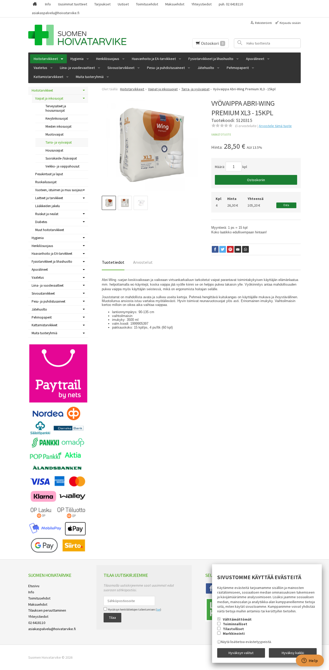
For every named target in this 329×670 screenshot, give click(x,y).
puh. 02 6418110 (231, 4)
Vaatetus (40, 67)
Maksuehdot (174, 4)
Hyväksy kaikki (293, 652)
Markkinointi (234, 633)
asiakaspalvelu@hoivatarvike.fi (55, 13)
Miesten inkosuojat (58, 126)
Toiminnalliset (235, 624)
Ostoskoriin (256, 180)
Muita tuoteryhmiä (90, 76)
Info (48, 4)
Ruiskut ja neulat (46, 214)
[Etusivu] (34, 4)
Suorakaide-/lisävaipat (61, 158)
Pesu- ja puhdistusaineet (166, 67)
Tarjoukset (102, 4)
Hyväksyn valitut (241, 652)
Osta (286, 205)
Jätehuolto (205, 67)
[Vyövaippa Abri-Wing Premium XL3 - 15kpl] (152, 145)
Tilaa (112, 617)
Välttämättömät (237, 619)
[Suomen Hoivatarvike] (89, 35)
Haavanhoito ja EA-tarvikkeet (154, 58)
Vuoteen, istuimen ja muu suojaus (59, 190)
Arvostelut (143, 262)
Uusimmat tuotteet (72, 4)
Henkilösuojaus (107, 58)
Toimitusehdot (147, 4)
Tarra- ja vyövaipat (58, 142)
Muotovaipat (54, 134)
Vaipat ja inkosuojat (49, 98)
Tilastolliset (233, 629)
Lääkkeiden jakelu (47, 206)
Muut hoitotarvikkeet (49, 230)
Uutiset (123, 4)
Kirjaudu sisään (290, 23)
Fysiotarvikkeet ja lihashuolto (210, 58)
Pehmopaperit (238, 67)
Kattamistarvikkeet (48, 76)
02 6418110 (36, 622)
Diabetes (41, 222)
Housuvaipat (54, 150)
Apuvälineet (255, 58)
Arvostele (275, 126)
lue (158, 609)
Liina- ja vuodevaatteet (77, 67)
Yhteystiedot (201, 4)
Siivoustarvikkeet (120, 67)
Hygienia (77, 58)
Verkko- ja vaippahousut (62, 166)
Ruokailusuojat (46, 182)
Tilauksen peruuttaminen (47, 610)
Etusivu (33, 586)
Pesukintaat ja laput (49, 174)
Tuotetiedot (113, 262)
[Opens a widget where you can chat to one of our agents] (310, 661)
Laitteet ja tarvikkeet (49, 198)
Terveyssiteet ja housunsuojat (55, 108)
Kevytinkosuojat (56, 118)
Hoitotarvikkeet (46, 58)
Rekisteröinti (263, 23)
